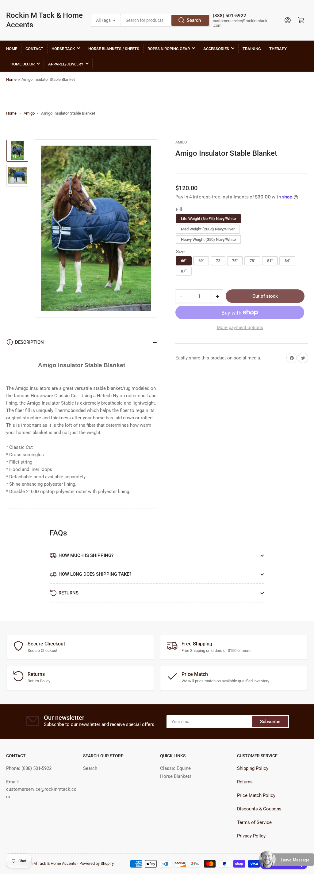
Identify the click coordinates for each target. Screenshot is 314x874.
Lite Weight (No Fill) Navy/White (208, 218)
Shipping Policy (252, 768)
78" (252, 260)
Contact (34, 48)
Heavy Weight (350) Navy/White (208, 239)
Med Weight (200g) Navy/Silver (208, 229)
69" (201, 260)
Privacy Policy (251, 836)
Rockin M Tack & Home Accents (44, 20)
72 (218, 260)
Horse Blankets (176, 776)
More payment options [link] (240, 327)
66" (183, 260)
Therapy (278, 48)
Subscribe (270, 721)
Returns (245, 782)
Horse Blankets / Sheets (113, 48)
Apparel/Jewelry (65, 64)
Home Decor (22, 64)
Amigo (29, 113)
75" (235, 260)
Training (252, 48)
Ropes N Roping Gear (168, 48)
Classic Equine (175, 768)
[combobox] (165, 20)
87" (183, 271)
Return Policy (39, 681)
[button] (286, 862)
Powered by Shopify (96, 863)
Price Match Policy (256, 795)
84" (287, 260)
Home (11, 48)
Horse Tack (63, 48)
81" (270, 260)
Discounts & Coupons (259, 809)
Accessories (216, 48)
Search (194, 20)
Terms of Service (254, 822)
